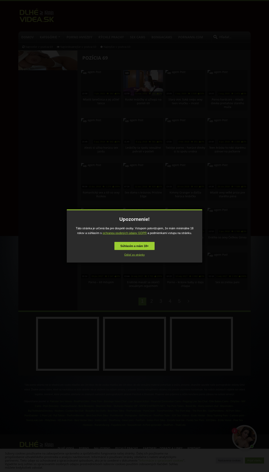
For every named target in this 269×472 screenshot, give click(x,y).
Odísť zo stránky (134, 254)
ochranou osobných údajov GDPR (125, 233)
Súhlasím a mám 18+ (134, 246)
